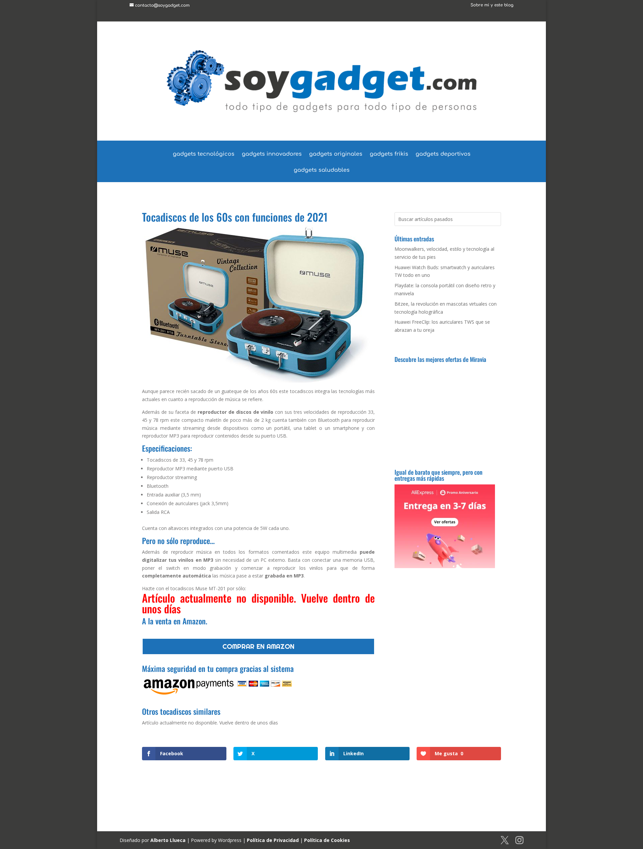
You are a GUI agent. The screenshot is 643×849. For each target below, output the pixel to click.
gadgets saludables (322, 170)
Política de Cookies (327, 840)
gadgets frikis (389, 154)
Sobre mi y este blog (492, 5)
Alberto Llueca (168, 840)
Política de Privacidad (273, 840)
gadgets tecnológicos (203, 154)
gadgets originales (335, 154)
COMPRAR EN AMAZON (258, 646)
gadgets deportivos (443, 154)
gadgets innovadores (272, 154)
